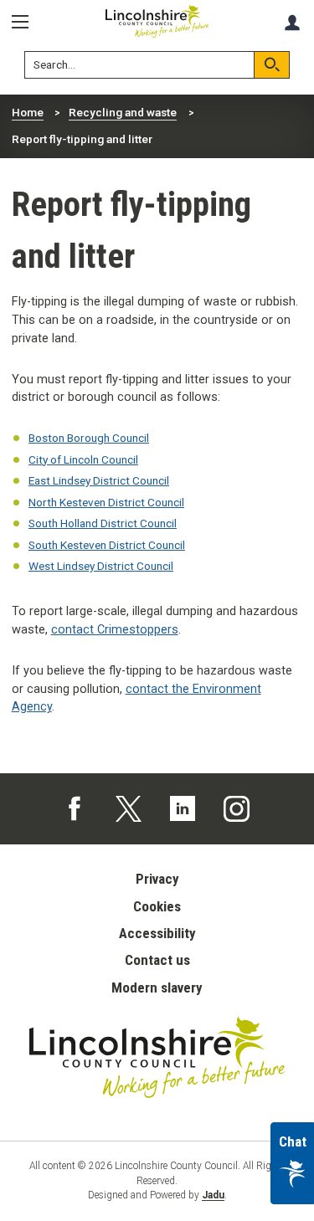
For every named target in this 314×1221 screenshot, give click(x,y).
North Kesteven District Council (106, 502)
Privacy (157, 878)
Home (28, 112)
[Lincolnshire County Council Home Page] (157, 21)
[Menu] (26, 22)
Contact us (157, 960)
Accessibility (157, 933)
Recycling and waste (123, 112)
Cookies (157, 906)
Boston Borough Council (88, 437)
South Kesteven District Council (106, 545)
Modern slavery (157, 987)
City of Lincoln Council (83, 459)
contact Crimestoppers (114, 630)
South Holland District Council (102, 523)
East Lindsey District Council (98, 480)
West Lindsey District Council (100, 565)
